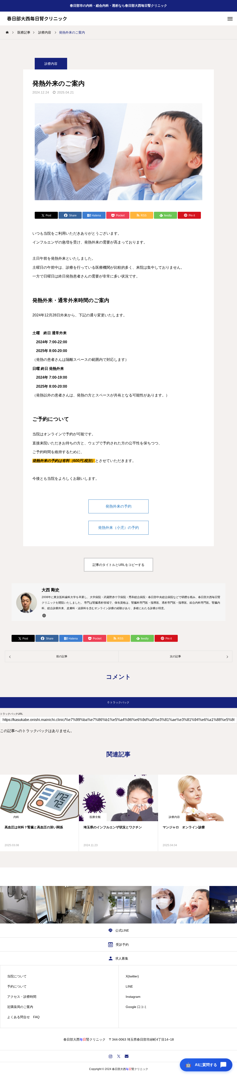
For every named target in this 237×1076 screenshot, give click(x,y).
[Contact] (127, 1056)
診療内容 (50, 63)
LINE (129, 986)
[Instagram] (110, 1056)
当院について (17, 976)
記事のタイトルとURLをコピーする (118, 565)
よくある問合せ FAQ (23, 1017)
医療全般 (95, 817)
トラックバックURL (11, 714)
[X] (119, 1056)
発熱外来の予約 (118, 506)
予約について (17, 986)
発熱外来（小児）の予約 (118, 528)
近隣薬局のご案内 (20, 1006)
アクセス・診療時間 (21, 996)
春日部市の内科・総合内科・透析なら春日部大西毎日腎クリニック (118, 5)
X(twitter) (132, 976)
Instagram (133, 996)
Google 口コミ (136, 1006)
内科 (16, 817)
